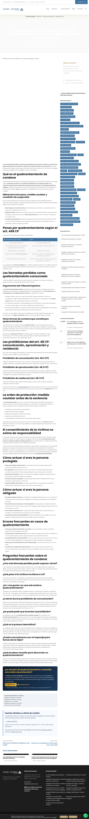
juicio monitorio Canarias (68, 189)
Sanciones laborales (66, 224)
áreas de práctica (47, 730)
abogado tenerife (66, 107)
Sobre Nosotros (65, 9)
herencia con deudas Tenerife (68, 173)
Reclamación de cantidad (67, 202)
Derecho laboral (55, 42)
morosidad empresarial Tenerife (69, 196)
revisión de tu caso (16, 732)
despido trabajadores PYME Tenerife (70, 164)
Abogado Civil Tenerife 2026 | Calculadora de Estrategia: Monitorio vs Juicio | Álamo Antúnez (73, 299)
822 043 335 (7, 2)
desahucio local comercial (68, 154)
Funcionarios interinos (75, 170)
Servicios (54, 9)
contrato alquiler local (67, 138)
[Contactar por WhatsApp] (85, 815)
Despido (80, 154)
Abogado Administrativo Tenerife (71, 291)
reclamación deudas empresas (69, 212)
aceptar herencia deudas (67, 116)
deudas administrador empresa (69, 167)
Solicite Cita (82, 2)
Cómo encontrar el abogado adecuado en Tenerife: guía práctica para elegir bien (75, 332)
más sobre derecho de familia (12, 705)
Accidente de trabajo (67, 110)
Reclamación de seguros (67, 208)
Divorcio (63, 170)
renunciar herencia (66, 215)
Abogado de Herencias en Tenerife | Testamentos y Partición (71, 260)
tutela (17, 189)
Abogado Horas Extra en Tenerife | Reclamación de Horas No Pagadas (71, 275)
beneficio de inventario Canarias (69, 132)
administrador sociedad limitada (69, 123)
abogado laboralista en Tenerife (13, 703)
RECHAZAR (73, 817)
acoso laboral (65, 119)
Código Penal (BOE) (11, 721)
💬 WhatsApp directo (23, 684)
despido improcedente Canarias (69, 161)
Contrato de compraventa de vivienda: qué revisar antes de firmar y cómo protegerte (44, 757)
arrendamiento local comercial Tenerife (71, 126)
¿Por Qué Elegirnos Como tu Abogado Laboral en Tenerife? (14, 757)
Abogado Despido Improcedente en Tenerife (74, 287)
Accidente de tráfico (66, 113)
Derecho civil (80, 142)
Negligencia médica (66, 199)
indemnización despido (67, 183)
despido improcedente (67, 158)
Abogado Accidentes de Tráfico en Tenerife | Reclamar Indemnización (73, 253)
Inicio (47, 9)
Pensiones (76, 199)
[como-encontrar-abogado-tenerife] (62, 333)
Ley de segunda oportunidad (68, 192)
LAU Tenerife (81, 189)
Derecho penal (65, 151)
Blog (73, 9)
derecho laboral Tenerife (67, 148)
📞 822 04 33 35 (10, 684)
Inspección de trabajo (67, 186)
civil (47, 42)
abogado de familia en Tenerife (12, 699)
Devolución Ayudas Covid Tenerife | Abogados (71, 307)
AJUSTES (54, 817)
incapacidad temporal (67, 180)
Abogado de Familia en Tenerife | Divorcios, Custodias (73, 268)
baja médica (64, 129)
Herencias (81, 173)
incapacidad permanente (67, 177)
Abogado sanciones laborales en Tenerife (73, 312)
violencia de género (23, 387)
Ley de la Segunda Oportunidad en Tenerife (73, 235)
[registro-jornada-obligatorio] (62, 344)
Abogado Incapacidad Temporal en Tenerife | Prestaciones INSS (73, 283)
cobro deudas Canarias (67, 135)
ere (56, 168)
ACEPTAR (64, 817)
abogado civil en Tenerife (11, 701)
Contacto (80, 9)
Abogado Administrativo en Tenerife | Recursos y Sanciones (71, 245)
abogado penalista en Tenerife (12, 697)
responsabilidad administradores (69, 218)
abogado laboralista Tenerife (69, 103)
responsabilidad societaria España (70, 221)
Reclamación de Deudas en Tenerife (71, 239)
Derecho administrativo (67, 142)
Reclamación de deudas (67, 205)
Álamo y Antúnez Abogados (35, 42)
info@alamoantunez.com (20, 2)
